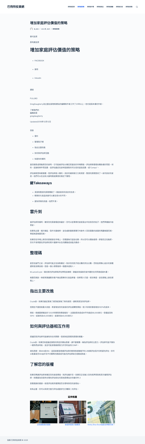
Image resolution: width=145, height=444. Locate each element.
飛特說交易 (119, 7)
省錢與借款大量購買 (72, 425)
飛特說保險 (129, 7)
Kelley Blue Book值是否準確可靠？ (101, 425)
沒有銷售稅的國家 (44, 425)
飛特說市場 (90, 7)
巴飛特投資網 (15, 6)
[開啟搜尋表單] (137, 7)
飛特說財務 (80, 7)
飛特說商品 (100, 7)
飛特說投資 (71, 7)
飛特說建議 (109, 7)
